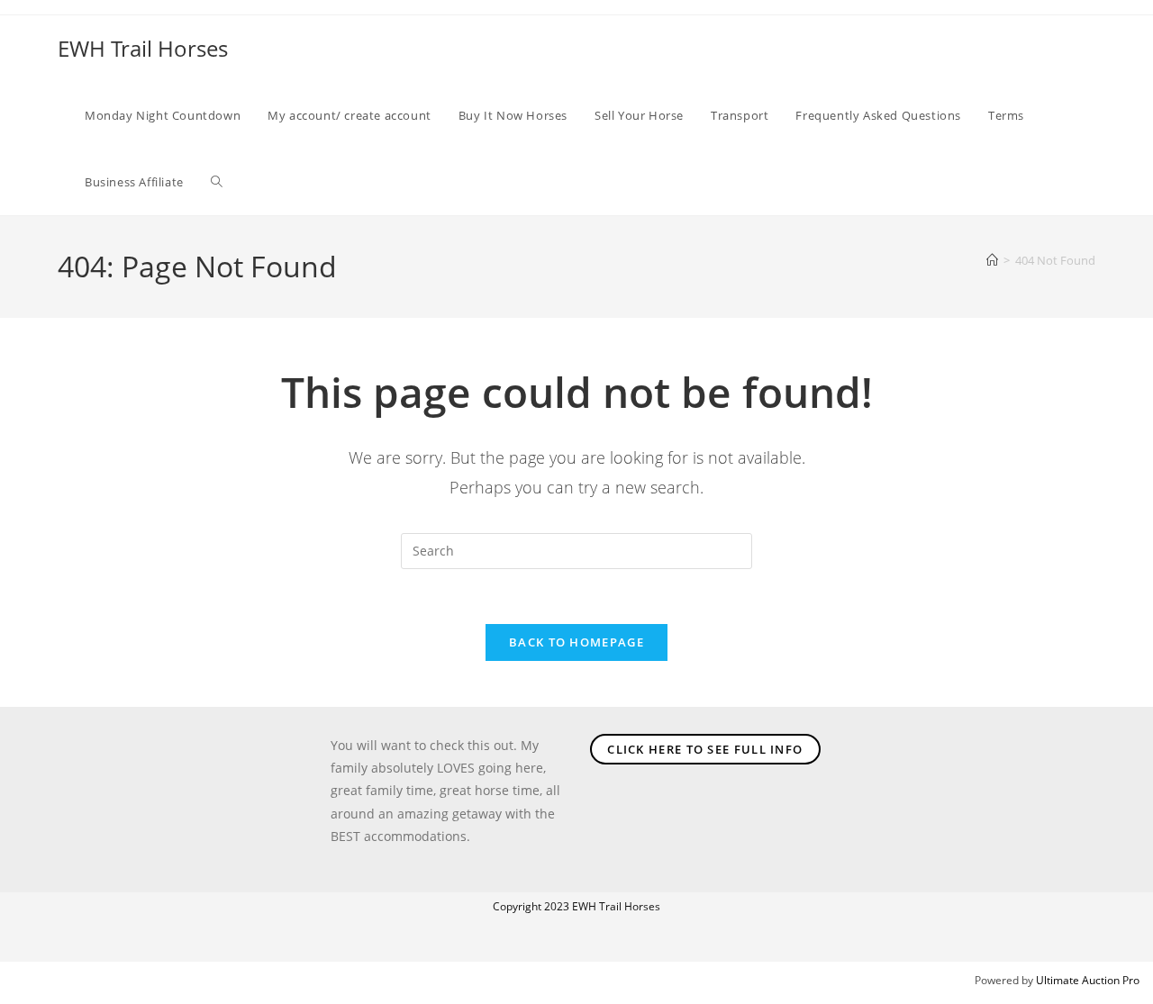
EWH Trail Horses (143, 48)
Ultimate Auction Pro (1087, 980)
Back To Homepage (576, 642)
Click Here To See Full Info (705, 749)
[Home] (992, 260)
